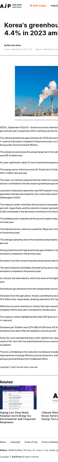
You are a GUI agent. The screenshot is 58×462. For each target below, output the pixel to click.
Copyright (15, 442)
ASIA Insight (39, 5)
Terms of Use (31, 442)
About (3, 442)
